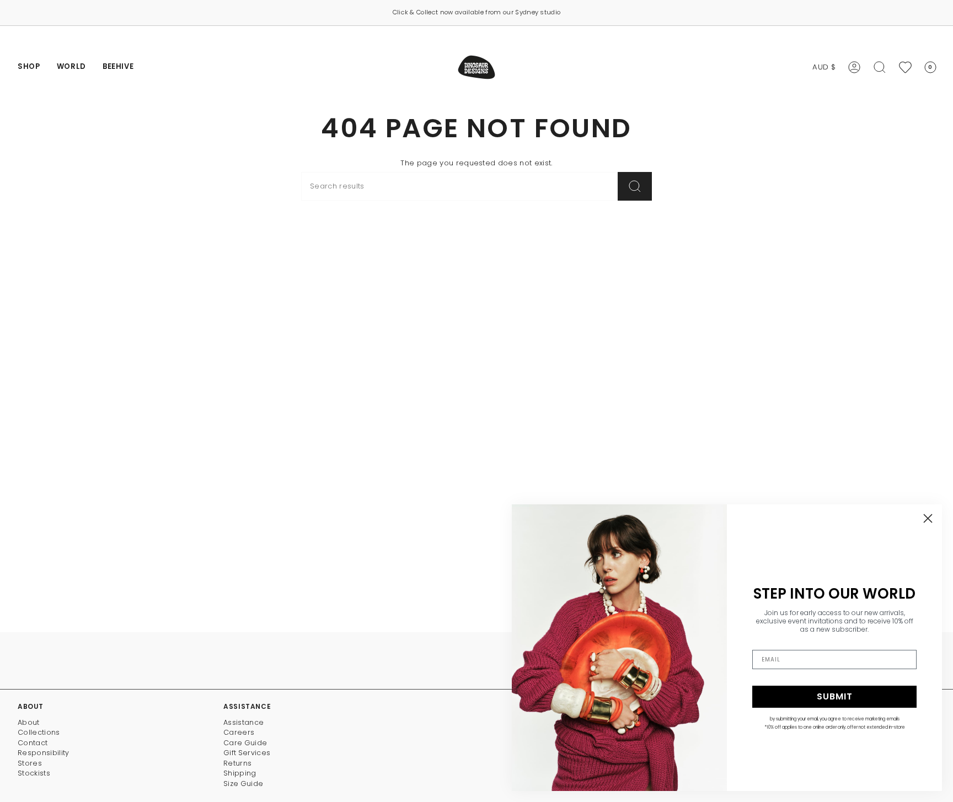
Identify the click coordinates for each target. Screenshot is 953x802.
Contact (32, 742)
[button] (29, 67)
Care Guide (245, 742)
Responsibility (43, 752)
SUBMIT (835, 696)
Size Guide (243, 783)
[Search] (635, 186)
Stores (30, 763)
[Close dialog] (928, 518)
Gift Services (246, 752)
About (29, 722)
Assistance (243, 722)
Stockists (34, 773)
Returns (237, 763)
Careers (238, 732)
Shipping (239, 773)
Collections (39, 732)
